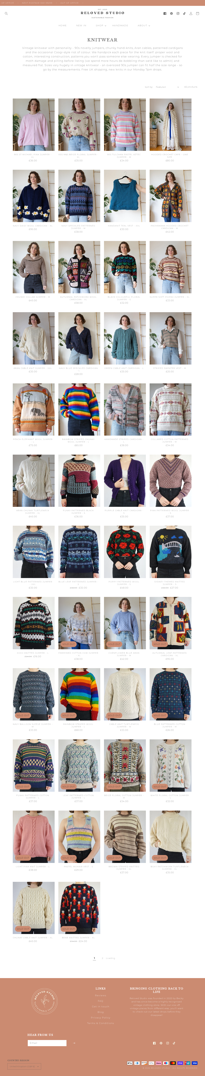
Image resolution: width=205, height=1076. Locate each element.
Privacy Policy (100, 1017)
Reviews (100, 995)
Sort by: (149, 87)
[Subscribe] (73, 1043)
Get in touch (100, 1006)
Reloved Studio (160, 1068)
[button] (6, 13)
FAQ (100, 1001)
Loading (110, 958)
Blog (101, 1012)
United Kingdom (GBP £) (22, 1066)
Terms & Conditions (100, 1023)
